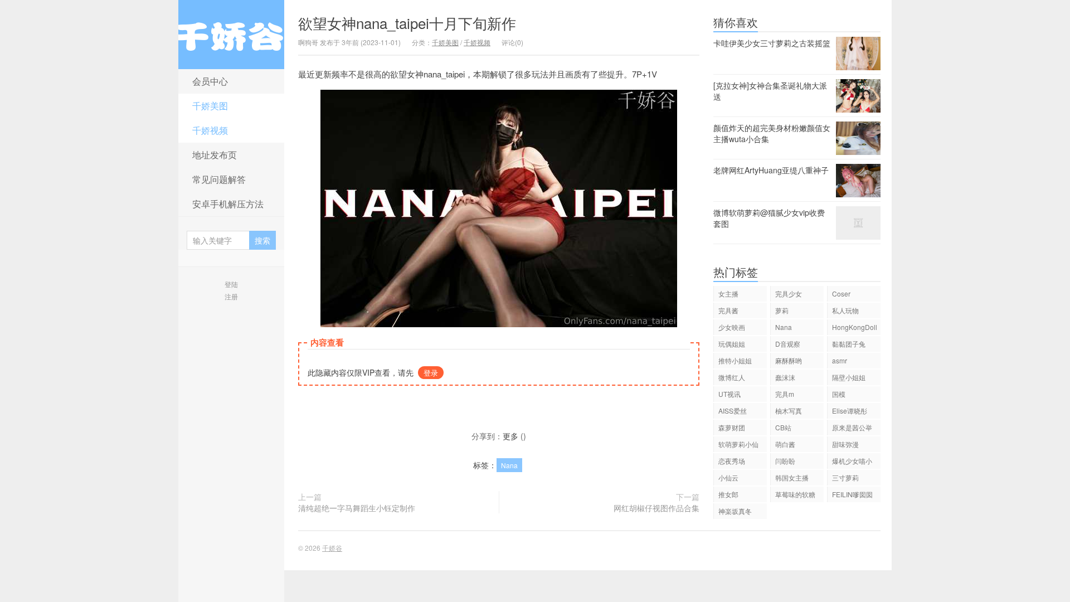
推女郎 (728, 494)
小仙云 (728, 477)
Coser (841, 293)
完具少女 (788, 293)
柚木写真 (788, 410)
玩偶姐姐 (731, 343)
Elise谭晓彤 (849, 410)
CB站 (783, 427)
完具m (784, 394)
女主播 (728, 293)
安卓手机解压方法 (228, 203)
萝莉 (782, 310)
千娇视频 (210, 130)
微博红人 (731, 377)
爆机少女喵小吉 (852, 462)
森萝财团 (731, 427)
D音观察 (787, 343)
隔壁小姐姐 (848, 377)
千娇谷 (231, 34)
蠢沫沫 (785, 377)
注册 (231, 296)
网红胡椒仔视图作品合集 (656, 507)
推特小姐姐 (735, 360)
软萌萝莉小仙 (738, 444)
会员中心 (210, 81)
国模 (838, 394)
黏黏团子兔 (848, 343)
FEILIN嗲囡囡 (852, 494)
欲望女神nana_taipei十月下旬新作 (407, 22)
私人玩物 (845, 310)
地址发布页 (214, 154)
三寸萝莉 (845, 477)
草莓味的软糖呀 (795, 495)
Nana (509, 465)
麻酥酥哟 (788, 360)
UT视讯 (729, 394)
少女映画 (731, 327)
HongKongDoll (854, 327)
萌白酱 (785, 444)
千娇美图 (210, 105)
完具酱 (728, 310)
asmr (839, 360)
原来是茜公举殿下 (852, 429)
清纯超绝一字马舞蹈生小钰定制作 (356, 507)
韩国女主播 (792, 477)
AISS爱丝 (732, 410)
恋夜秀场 (731, 460)
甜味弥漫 (845, 444)
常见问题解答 (219, 179)
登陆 (231, 284)
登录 (431, 372)
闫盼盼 (785, 460)
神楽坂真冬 (735, 511)
